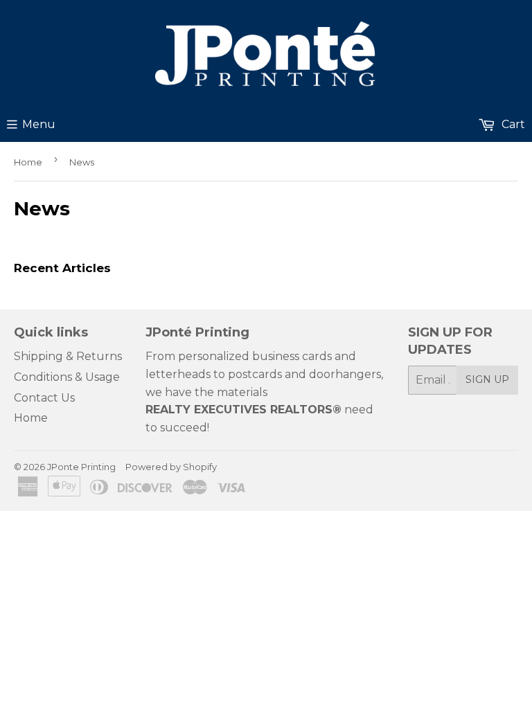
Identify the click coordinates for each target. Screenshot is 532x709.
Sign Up (487, 379)
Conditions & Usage (67, 377)
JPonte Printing (81, 466)
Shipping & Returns (68, 356)
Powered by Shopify (171, 466)
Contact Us (44, 397)
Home (28, 162)
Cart (512, 124)
